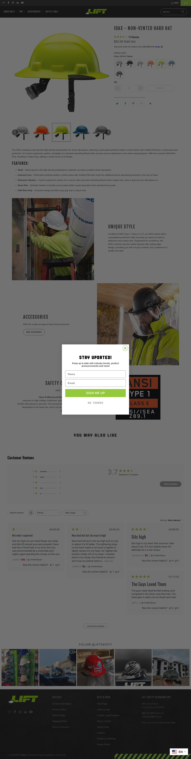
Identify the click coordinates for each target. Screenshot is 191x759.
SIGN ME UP (95, 393)
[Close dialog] (125, 348)
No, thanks (95, 403)
